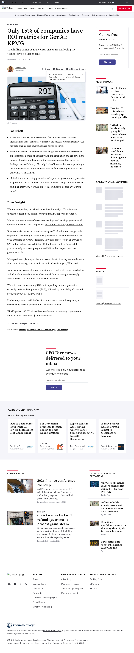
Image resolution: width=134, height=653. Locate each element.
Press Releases (62, 8)
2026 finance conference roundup (56, 482)
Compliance (61, 15)
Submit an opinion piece (72, 588)
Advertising (66, 579)
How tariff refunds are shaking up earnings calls (118, 113)
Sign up (107, 62)
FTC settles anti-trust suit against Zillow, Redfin (111, 544)
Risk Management (99, 15)
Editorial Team (39, 584)
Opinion (32, 8)
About (35, 579)
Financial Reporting (45, 15)
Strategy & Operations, (31, 329)
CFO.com (47, 2)
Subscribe (125, 8)
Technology (74, 15)
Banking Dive (36, 2)
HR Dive (56, 2)
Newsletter (38, 593)
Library (41, 8)
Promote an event (112, 303)
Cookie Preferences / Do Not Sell (68, 643)
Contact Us (38, 588)
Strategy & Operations (25, 15)
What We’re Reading (42, 606)
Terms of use (27, 643)
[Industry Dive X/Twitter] (20, 584)
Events (50, 8)
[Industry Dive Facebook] (15, 584)
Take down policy (43, 643)
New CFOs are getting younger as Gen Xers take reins (118, 94)
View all (99, 256)
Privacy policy (13, 643)
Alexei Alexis (20, 67)
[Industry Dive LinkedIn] (9, 584)
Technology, (49, 329)
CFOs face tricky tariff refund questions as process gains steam (54, 519)
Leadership (114, 15)
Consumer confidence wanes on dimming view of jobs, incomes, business (118, 157)
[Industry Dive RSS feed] (26, 584)
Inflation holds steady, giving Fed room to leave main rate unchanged (118, 133)
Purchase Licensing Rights (45, 597)
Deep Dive (22, 8)
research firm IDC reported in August (57, 213)
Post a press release (113, 256)
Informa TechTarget (52, 630)
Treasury (85, 15)
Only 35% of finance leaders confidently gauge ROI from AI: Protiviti (112, 487)
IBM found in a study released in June (64, 224)
